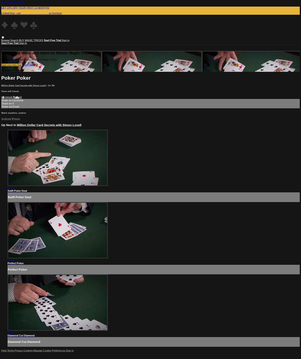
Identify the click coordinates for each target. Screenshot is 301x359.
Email (18, 97)
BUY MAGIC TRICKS (31, 40)
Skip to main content (12, 2)
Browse (5, 40)
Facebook (7, 97)
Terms (11, 350)
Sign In (23, 43)
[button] (3, 37)
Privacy (19, 350)
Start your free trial (11, 65)
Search (14, 40)
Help (4, 350)
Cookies (28, 350)
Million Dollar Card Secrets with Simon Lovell (23, 85)
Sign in (65, 40)
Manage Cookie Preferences (49, 350)
